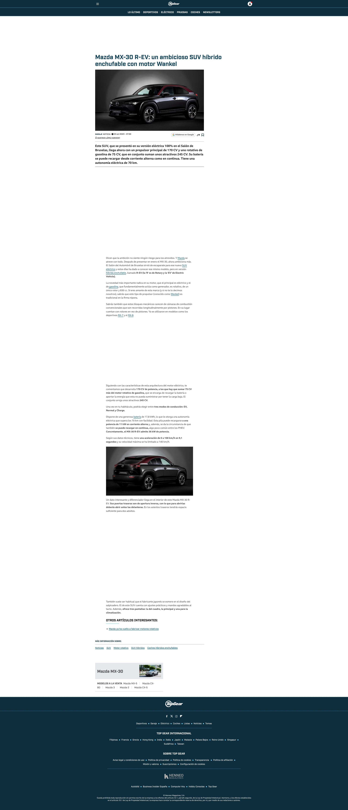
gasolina (113, 287)
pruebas (182, 11)
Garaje (98, 134)
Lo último (134, 11)
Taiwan (180, 743)
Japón (177, 739)
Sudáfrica (169, 743)
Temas (208, 723)
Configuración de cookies (192, 764)
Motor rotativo (121, 647)
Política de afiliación (223, 759)
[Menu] (97, 4)
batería (137, 417)
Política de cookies (182, 759)
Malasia (188, 739)
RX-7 (120, 315)
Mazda (181, 258)
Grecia (136, 739)
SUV (108, 647)
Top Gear (212, 786)
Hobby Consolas (197, 786)
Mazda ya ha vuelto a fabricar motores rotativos (134, 628)
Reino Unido (217, 739)
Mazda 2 (124, 687)
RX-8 (130, 315)
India (159, 739)
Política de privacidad (158, 759)
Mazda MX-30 (110, 670)
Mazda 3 (110, 687)
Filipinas (114, 739)
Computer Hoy (178, 786)
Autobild (135, 786)
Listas (187, 723)
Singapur (231, 739)
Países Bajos (202, 739)
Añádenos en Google (184, 135)
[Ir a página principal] (173, 4)
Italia (168, 739)
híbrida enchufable (116, 273)
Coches (195, 11)
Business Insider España (155, 786)
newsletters (211, 11)
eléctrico (167, 11)
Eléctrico (165, 723)
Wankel (175, 294)
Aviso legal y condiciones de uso (128, 759)
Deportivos (150, 11)
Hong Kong (147, 739)
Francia (125, 739)
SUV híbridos (138, 647)
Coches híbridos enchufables (162, 647)
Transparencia (202, 759)
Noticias (99, 647)
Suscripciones (170, 764)
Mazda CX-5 (141, 687)
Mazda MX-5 (130, 683)
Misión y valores (151, 764)
